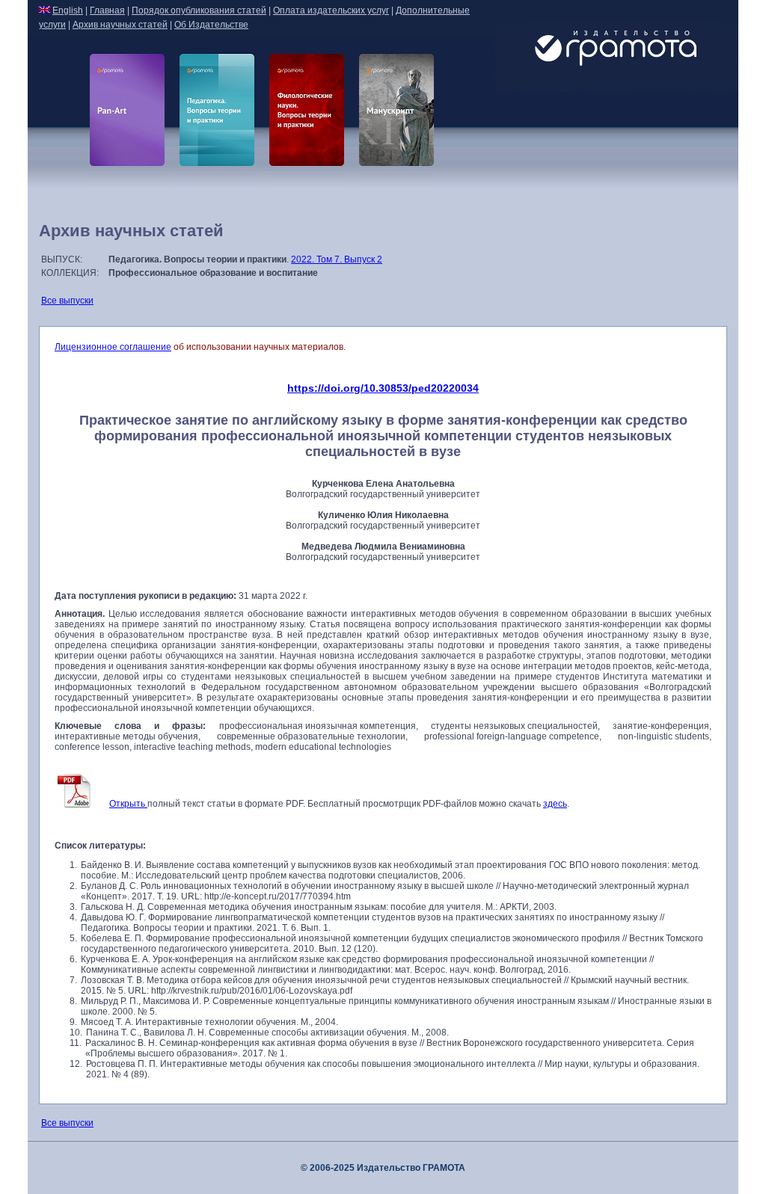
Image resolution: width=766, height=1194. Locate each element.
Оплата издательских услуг (331, 10)
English (67, 10)
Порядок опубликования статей (199, 10)
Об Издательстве (211, 24)
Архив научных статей (120, 24)
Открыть (128, 803)
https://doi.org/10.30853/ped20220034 (383, 388)
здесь (555, 803)
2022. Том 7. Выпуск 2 (336, 259)
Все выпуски (67, 300)
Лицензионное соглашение (113, 347)
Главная (107, 10)
